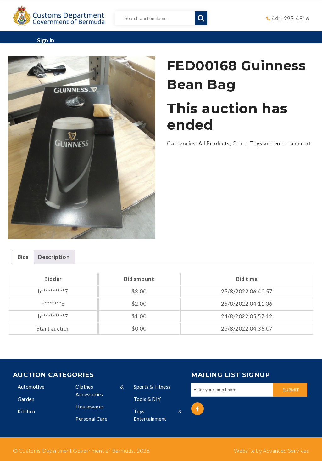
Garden (26, 399)
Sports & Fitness (152, 387)
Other (239, 143)
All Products (214, 143)
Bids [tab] (23, 256)
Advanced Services (286, 450)
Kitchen (26, 411)
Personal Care (91, 419)
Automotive (31, 387)
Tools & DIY (147, 399)
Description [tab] (54, 256)
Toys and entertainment (280, 143)
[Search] (201, 18)
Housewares (89, 406)
